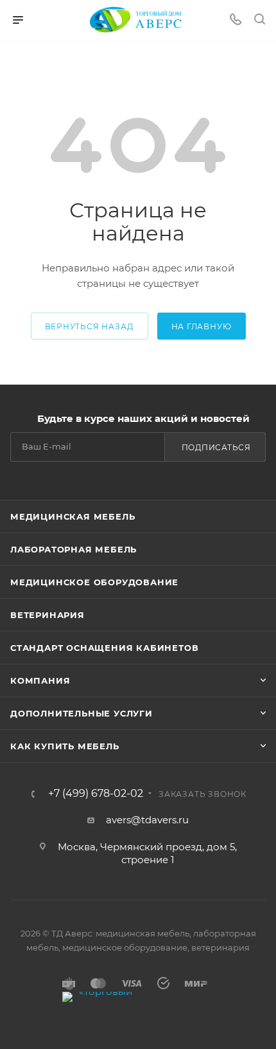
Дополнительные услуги (81, 713)
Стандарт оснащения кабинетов (104, 648)
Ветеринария (47, 615)
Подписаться (216, 447)
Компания (40, 680)
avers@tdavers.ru (147, 820)
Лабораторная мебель (73, 549)
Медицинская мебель (72, 516)
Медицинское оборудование (94, 582)
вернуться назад (89, 326)
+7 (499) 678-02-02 (95, 794)
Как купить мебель (64, 746)
